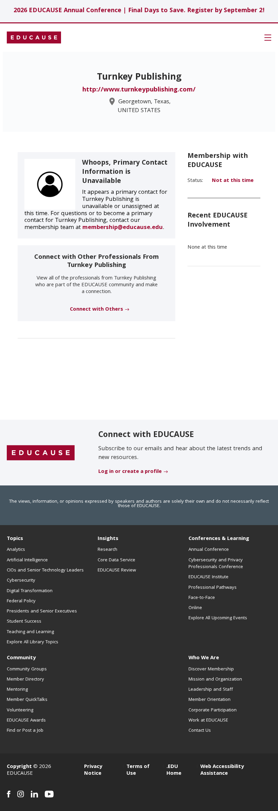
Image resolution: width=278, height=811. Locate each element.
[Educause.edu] (41, 453)
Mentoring (17, 689)
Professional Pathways (212, 587)
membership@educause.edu (122, 228)
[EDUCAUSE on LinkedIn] (34, 794)
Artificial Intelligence (27, 560)
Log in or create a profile (130, 471)
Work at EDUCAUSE (208, 720)
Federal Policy (21, 601)
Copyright (19, 767)
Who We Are (203, 658)
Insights (108, 539)
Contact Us (199, 730)
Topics (15, 539)
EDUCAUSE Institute (208, 577)
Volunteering (20, 710)
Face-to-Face (201, 598)
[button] (267, 37)
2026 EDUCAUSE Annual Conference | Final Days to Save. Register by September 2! (139, 11)
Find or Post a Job (25, 730)
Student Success (24, 621)
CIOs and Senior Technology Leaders (45, 570)
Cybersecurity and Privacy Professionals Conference (215, 564)
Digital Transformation (30, 591)
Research (107, 550)
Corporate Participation (212, 710)
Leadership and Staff (210, 689)
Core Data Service (116, 560)
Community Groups (27, 669)
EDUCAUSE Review (117, 570)
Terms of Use (138, 770)
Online (195, 608)
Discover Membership (211, 669)
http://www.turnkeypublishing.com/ (139, 90)
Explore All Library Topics (32, 642)
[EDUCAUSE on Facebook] (9, 794)
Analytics (16, 550)
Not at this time (233, 180)
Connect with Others (96, 309)
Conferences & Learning (218, 539)
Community (21, 658)
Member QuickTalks (27, 700)
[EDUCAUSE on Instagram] (20, 794)
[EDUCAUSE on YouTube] (49, 794)
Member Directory (25, 679)
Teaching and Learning (30, 632)
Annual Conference (208, 550)
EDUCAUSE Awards (26, 720)
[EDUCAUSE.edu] (34, 38)
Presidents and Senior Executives (42, 611)
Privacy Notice (93, 770)
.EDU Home (173, 770)
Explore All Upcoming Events (217, 618)
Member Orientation (209, 700)
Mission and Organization (215, 679)
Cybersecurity (21, 580)
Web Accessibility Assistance (222, 770)
